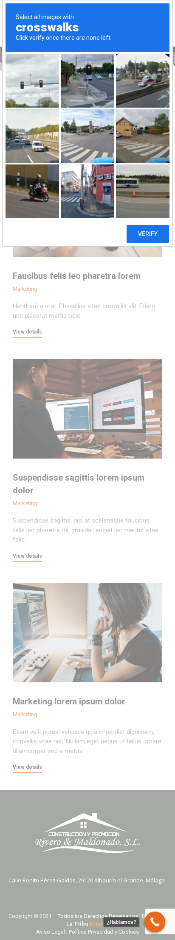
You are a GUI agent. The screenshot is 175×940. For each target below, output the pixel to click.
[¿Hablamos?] (155, 922)
